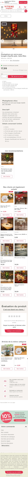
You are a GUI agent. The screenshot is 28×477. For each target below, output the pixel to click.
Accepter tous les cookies (14, 472)
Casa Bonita (4, 232)
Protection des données (15, 475)
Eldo (2, 52)
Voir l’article (6, 176)
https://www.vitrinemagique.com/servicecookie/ (12, 468)
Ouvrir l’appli (23, 2)
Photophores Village (20, 257)
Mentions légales (9, 474)
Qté (2, 74)
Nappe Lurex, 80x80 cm (21, 234)
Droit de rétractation (7, 443)
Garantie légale (5, 441)
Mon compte (4, 432)
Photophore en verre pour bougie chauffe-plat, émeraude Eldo (6, 170)
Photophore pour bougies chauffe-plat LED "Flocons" (6, 261)
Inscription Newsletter (7, 434)
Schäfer (17, 232)
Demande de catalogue (8, 436)
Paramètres (8, 475)
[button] (14, 426)
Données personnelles (7, 439)
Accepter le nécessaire (17, 474)
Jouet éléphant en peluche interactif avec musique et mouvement (7, 359)
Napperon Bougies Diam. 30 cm (5, 206)
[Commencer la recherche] (25, 11)
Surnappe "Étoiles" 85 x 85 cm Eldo (21, 209)
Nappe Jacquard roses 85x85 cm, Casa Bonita (7, 235)
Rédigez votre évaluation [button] (14, 331)
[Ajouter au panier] (17, 74)
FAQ (2, 430)
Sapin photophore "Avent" (19, 285)
